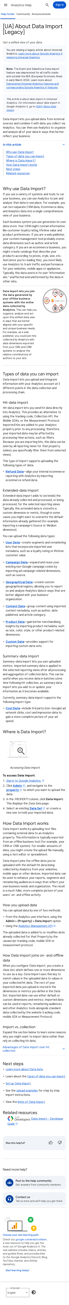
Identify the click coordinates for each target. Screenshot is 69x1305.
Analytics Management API (35, 926)
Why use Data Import (20, 152)
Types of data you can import (25, 156)
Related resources (18, 173)
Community (23, 14)
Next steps (13, 169)
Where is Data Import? (21, 160)
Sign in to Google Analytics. (23, 781)
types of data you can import (46, 1076)
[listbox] (17, 1292)
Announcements (41, 14)
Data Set (36, 808)
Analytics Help (21, 5)
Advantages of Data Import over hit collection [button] (26, 1049)
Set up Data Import (18, 1083)
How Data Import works (21, 165)
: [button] (12, 144)
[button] (5, 5)
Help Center (8, 14)
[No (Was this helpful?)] (59, 1143)
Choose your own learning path (21, 1234)
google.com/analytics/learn (31, 1239)
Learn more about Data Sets (24, 1069)
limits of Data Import (31, 1102)
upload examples (27, 1090)
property (12, 790)
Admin (17, 786)
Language (15, 1288)
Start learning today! (17, 1270)
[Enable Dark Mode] (33, 1292)
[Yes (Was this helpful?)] (50, 1143)
